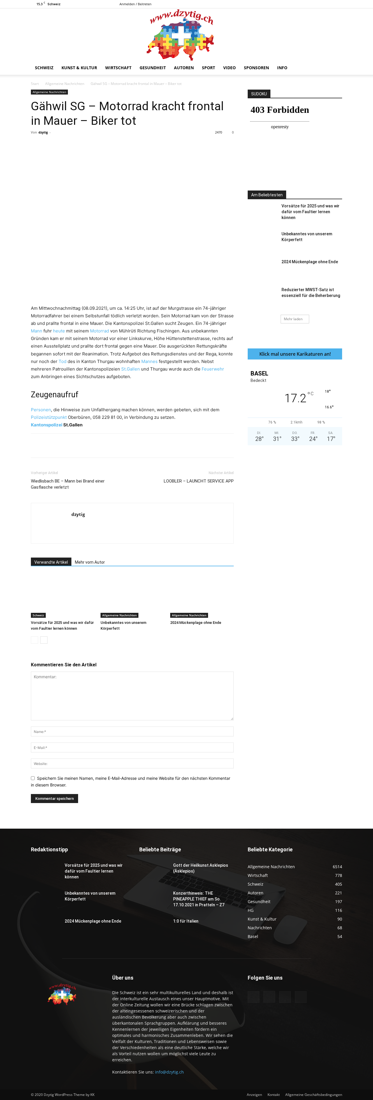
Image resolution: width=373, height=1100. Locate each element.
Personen (41, 409)
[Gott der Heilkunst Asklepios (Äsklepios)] (153, 872)
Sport (208, 67)
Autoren (184, 67)
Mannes (149, 361)
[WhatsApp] (112, 145)
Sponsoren (256, 67)
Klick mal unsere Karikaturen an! (295, 354)
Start (35, 83)
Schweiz (44, 67)
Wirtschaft (118, 67)
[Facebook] (309, 4)
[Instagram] (318, 4)
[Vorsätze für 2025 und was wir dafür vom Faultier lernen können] (62, 596)
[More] (153, 145)
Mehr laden (293, 318)
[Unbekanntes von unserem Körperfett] (132, 596)
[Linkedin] (125, 145)
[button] (335, 68)
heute (59, 331)
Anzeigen (254, 1094)
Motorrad (99, 331)
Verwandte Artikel (51, 562)
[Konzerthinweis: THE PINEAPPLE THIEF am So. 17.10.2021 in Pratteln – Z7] (153, 900)
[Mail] (328, 4)
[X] (337, 4)
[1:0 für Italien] (153, 928)
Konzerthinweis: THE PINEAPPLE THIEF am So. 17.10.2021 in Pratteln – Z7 (198, 899)
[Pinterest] (99, 145)
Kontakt (274, 1094)
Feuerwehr (213, 369)
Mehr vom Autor (90, 562)
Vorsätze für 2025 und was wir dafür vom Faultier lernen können (310, 212)
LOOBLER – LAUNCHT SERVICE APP (199, 481)
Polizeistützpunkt (49, 417)
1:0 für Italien (185, 921)
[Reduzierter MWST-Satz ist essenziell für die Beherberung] (262, 297)
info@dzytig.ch (169, 1072)
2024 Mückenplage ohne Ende (195, 622)
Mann (36, 331)
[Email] (139, 145)
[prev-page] (34, 640)
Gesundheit (153, 67)
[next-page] (43, 640)
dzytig (43, 132)
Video (229, 67)
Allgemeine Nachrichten (64, 83)
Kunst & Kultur (79, 67)
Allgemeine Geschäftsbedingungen (313, 1094)
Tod (62, 361)
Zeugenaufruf (54, 394)
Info (282, 67)
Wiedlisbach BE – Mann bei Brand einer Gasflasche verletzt (68, 484)
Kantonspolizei (46, 425)
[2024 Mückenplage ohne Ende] (202, 596)
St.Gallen (130, 369)
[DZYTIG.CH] (186, 34)
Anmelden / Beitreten (135, 4)
